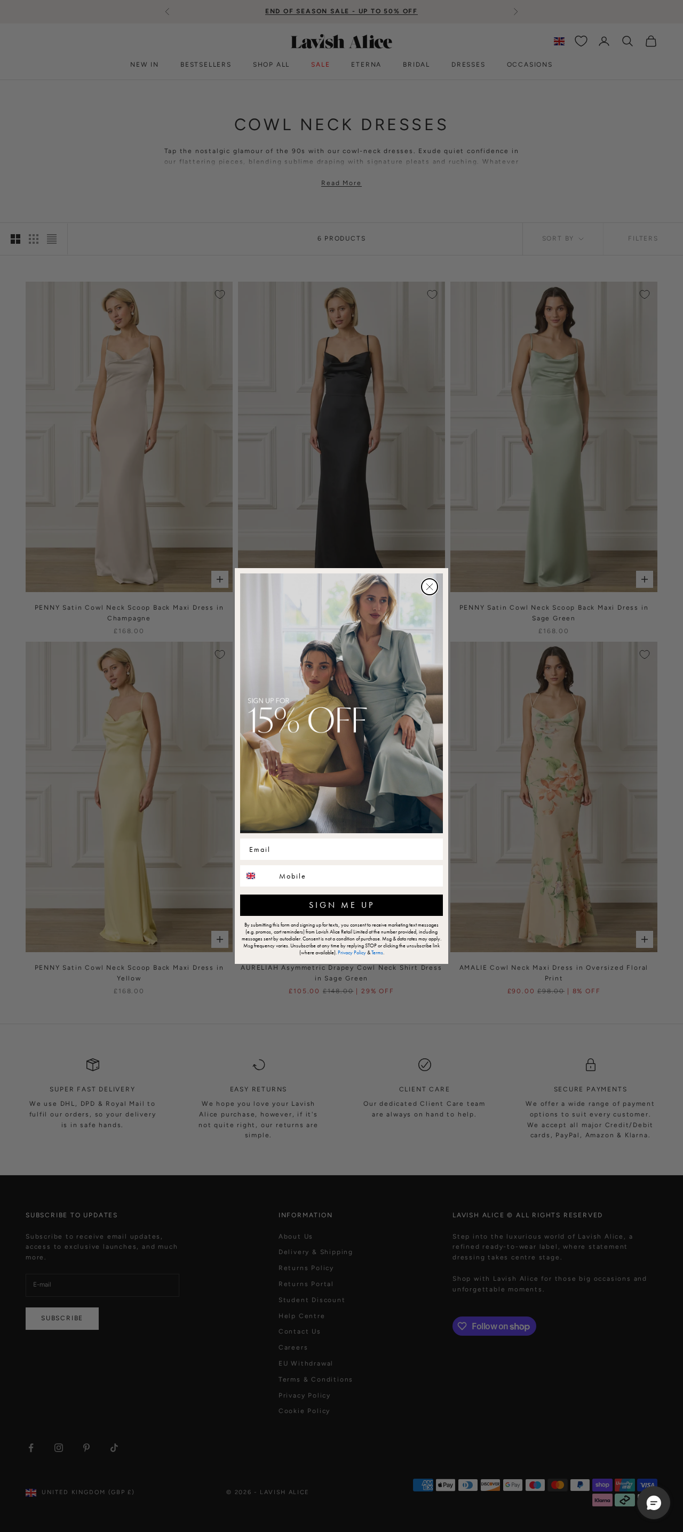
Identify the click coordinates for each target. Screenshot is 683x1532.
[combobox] (257, 876)
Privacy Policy (352, 952)
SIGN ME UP (342, 905)
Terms (377, 952)
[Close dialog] (430, 587)
